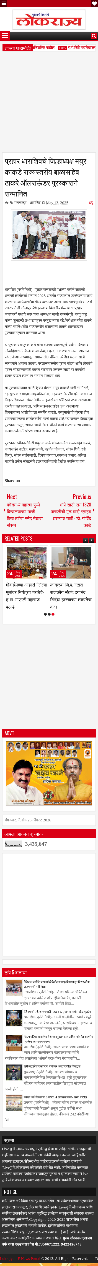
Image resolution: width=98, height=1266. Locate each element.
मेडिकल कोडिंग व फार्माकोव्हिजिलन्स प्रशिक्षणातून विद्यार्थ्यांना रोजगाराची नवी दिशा (57, 991)
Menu (3, 3)
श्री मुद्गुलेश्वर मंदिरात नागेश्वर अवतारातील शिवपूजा (52, 1073)
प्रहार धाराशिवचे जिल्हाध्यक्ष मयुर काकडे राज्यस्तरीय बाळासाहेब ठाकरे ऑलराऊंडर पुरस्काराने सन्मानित (45, 177)
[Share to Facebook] (33, 551)
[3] (53, 621)
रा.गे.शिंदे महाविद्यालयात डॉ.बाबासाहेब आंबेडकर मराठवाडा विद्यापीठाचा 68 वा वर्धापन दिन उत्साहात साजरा (70, 599)
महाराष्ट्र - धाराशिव (27, 203)
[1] (45, 621)
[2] (49, 621)
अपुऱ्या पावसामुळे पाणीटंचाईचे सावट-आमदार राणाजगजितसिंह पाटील (27, 591)
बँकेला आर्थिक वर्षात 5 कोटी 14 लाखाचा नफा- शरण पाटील (55, 1104)
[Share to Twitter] (38, 551)
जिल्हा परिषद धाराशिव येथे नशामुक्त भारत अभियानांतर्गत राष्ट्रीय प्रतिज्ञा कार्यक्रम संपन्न (58, 1046)
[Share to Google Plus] (43, 551)
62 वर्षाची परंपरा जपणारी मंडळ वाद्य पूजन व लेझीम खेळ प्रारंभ (57, 1018)
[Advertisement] (49, 103)
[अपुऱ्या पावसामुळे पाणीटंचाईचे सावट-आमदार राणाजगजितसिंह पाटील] (26, 563)
